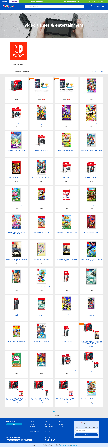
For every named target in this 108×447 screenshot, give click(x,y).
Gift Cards (61, 426)
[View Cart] (103, 6)
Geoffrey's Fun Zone (34, 431)
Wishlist (60, 428)
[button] (29, 1)
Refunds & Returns (48, 428)
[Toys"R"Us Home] (8, 6)
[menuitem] (26, 11)
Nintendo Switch (18, 64)
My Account (47, 431)
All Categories (9, 71)
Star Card (61, 424)
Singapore (14, 424)
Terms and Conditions (64, 445)
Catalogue (32, 428)
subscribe (86, 435)
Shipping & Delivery (49, 426)
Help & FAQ (102, 1)
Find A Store (32, 426)
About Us (32, 424)
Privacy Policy (74, 445)
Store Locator (93, 1)
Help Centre (47, 424)
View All (18, 66)
